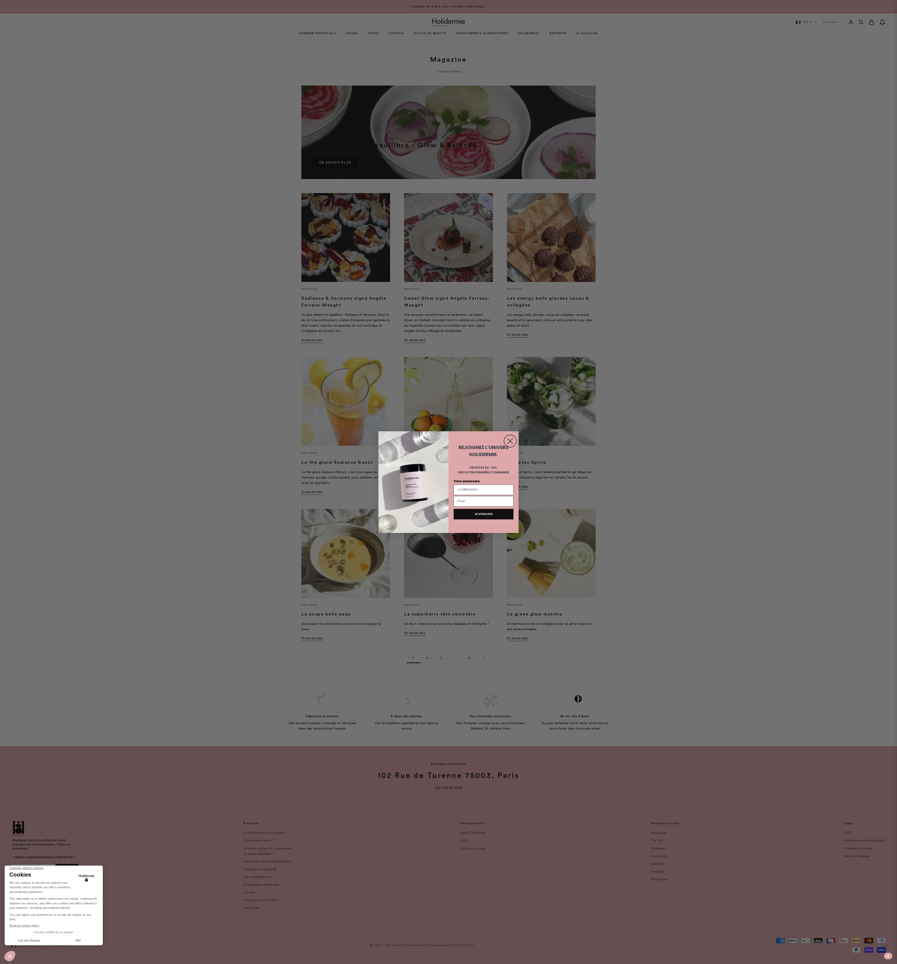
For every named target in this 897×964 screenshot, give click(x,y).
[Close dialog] (510, 441)
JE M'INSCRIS (483, 514)
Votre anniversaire (467, 481)
